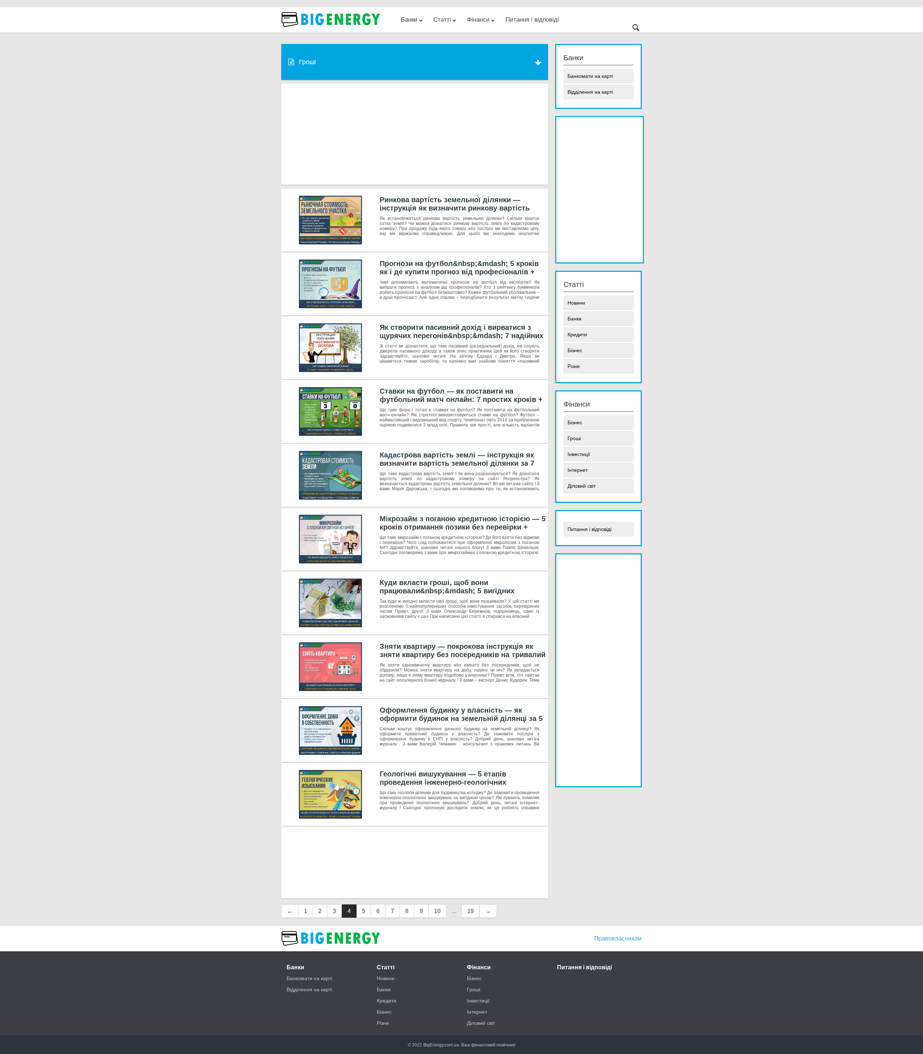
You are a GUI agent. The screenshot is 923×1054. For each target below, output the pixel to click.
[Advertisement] (414, 134)
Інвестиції (579, 454)
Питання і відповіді (532, 19)
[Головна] (331, 949)
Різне (574, 366)
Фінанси (478, 19)
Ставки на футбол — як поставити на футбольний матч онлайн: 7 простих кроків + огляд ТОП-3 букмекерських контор (461, 399)
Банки (409, 19)
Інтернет (578, 470)
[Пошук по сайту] (636, 28)
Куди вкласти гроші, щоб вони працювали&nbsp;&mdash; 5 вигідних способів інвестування (447, 591)
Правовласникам (618, 938)
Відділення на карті (590, 92)
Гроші (574, 438)
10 (437, 911)
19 (470, 911)
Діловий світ (582, 486)
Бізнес (575, 350)
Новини (576, 303)
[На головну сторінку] (331, 30)
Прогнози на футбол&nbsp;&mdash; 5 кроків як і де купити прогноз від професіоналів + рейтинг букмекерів (459, 272)
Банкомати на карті (590, 76)
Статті (442, 19)
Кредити (577, 334)
